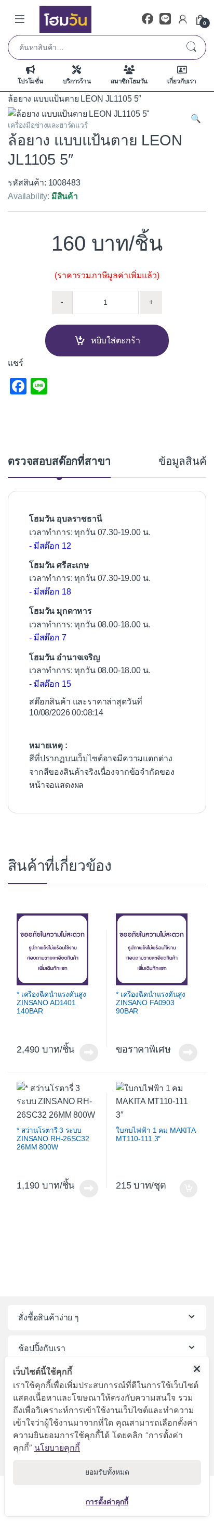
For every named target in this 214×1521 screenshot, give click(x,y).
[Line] (165, 19)
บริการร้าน (77, 81)
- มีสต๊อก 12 (50, 545)
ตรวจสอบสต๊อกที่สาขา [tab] (59, 461)
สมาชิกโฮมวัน (129, 81)
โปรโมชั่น (30, 81)
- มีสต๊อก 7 (47, 637)
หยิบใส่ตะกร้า (115, 340)
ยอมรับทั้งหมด (107, 1472)
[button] (196, 119)
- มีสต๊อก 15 (50, 683)
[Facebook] (147, 19)
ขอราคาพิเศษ (143, 1049)
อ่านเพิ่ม (88, 1052)
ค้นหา (191, 47)
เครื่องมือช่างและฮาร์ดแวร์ (48, 125)
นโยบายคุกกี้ (57, 1447)
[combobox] (92, 47)
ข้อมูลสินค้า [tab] (185, 461)
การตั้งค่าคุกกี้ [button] (107, 1501)
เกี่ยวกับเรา (181, 81)
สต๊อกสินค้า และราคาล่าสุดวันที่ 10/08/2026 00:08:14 (85, 707)
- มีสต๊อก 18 (50, 591)
